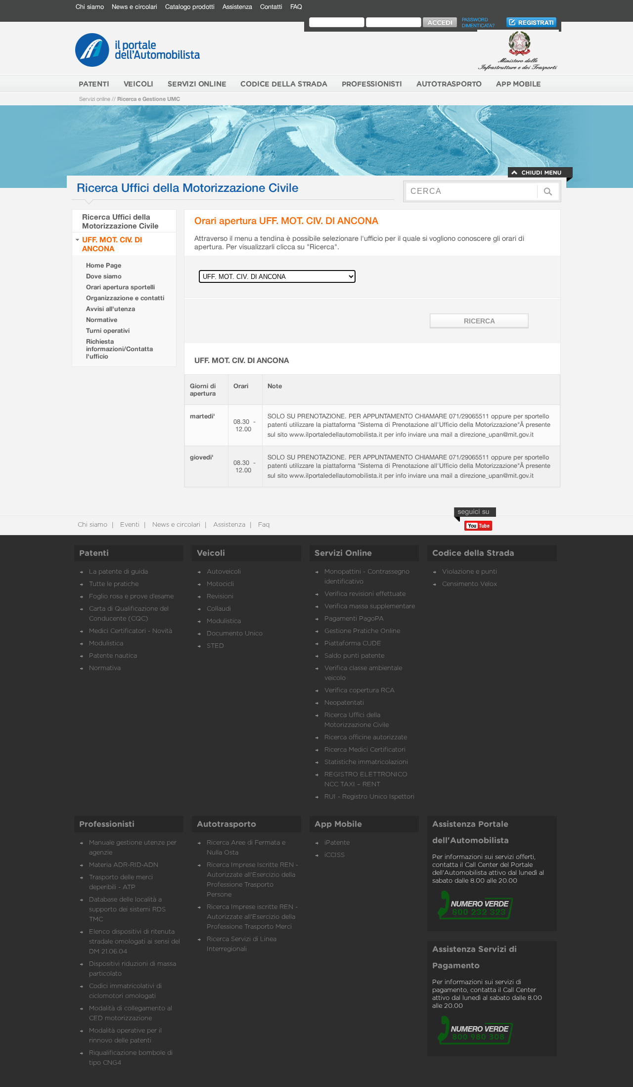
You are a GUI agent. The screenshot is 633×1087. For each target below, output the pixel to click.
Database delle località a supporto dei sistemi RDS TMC (127, 910)
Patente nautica (113, 656)
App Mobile (338, 824)
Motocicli (220, 584)
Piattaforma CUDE (352, 643)
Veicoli (211, 553)
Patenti (94, 553)
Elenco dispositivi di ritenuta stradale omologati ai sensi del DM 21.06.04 (134, 942)
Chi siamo (90, 6)
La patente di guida (118, 572)
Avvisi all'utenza (110, 309)
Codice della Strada (473, 553)
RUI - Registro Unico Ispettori (369, 797)
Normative (101, 319)
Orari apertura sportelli (120, 287)
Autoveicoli (224, 572)
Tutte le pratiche (113, 584)
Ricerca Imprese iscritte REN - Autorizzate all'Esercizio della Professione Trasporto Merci (252, 917)
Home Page (103, 265)
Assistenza (237, 6)
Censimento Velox (469, 584)
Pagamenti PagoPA (354, 619)
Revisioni (220, 596)
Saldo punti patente (354, 656)
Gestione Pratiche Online (362, 631)
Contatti (271, 6)
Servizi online (94, 98)
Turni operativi (108, 330)
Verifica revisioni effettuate (365, 594)
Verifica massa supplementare (369, 606)
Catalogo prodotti (190, 6)
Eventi (128, 525)
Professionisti (107, 824)
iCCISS (334, 855)
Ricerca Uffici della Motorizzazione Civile (120, 221)
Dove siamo (104, 276)
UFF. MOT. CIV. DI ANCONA (112, 244)
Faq (263, 525)
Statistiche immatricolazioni (366, 762)
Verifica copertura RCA (359, 690)
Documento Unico (235, 634)
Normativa (105, 668)
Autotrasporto (226, 824)
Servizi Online (343, 553)
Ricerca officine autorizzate (365, 737)
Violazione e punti (469, 572)
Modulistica (106, 643)
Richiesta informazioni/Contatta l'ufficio (119, 349)
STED (215, 646)
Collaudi (219, 609)
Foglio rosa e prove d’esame (131, 596)
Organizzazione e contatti (125, 298)
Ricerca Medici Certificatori (365, 750)
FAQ (296, 6)
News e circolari (134, 6)
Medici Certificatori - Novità (130, 631)
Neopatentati (344, 703)
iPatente (337, 843)
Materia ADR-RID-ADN (123, 865)
